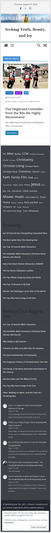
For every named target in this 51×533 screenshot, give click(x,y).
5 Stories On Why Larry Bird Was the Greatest (23, 348)
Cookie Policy (9, 522)
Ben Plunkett (12, 101)
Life (8, 191)
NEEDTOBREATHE (32, 197)
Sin (14, 207)
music (19, 196)
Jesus (35, 184)
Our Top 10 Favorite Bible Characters (19, 247)
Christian (12, 160)
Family (15, 177)
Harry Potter (7, 185)
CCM (25, 153)
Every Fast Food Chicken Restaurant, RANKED (23, 264)
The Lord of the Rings (12, 211)
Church (35, 171)
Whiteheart (34, 211)
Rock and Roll (31, 202)
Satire (41, 203)
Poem (43, 197)
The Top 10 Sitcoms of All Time (16, 284)
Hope (15, 185)
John (43, 185)
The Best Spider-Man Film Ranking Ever (20, 240)
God (30, 177)
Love (25, 191)
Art (4, 153)
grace (36, 178)
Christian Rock (10, 171)
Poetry (6, 202)
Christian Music (32, 166)
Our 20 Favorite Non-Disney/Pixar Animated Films (25, 233)
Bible (10, 153)
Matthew (33, 191)
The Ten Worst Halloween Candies (18, 270)
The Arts (9, 93)
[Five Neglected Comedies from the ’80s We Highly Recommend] (25, 76)
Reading (20, 203)
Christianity (25, 159)
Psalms (13, 203)
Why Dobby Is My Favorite (14, 341)
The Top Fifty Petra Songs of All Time (19, 298)
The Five (18, 93)
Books (18, 153)
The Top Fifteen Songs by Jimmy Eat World (22, 277)
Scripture (7, 206)
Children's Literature (37, 154)
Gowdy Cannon (23, 101)
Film (26, 93)
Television (25, 207)
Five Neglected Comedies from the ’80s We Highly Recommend (24, 113)
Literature (16, 190)
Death (43, 172)
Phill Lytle (36, 101)
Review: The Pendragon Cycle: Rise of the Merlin (24, 291)
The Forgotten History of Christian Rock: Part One (25, 362)
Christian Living (13, 166)
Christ (5, 160)
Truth (25, 211)
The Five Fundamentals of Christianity (20, 355)
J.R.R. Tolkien (24, 185)
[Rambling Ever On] (25, 15)
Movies (8, 196)
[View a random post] (45, 45)
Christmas (25, 171)
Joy (4, 190)
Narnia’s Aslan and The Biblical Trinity (20, 379)
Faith (6, 177)
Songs (19, 207)
